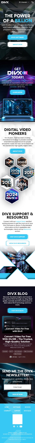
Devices (27, 407)
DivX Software (18, 351)
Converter (5, 351)
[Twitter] (17, 419)
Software (16, 407)
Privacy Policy (12, 425)
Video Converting (28, 351)
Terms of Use (23, 425)
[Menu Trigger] (32, 2)
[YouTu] (21, 419)
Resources (27, 229)
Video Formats (17, 353)
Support (17, 411)
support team (21, 221)
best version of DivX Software (22, 81)
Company (7, 411)
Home (7, 407)
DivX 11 (11, 351)
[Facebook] (14, 419)
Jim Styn (14, 357)
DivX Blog (27, 411)
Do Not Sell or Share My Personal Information (17, 426)
